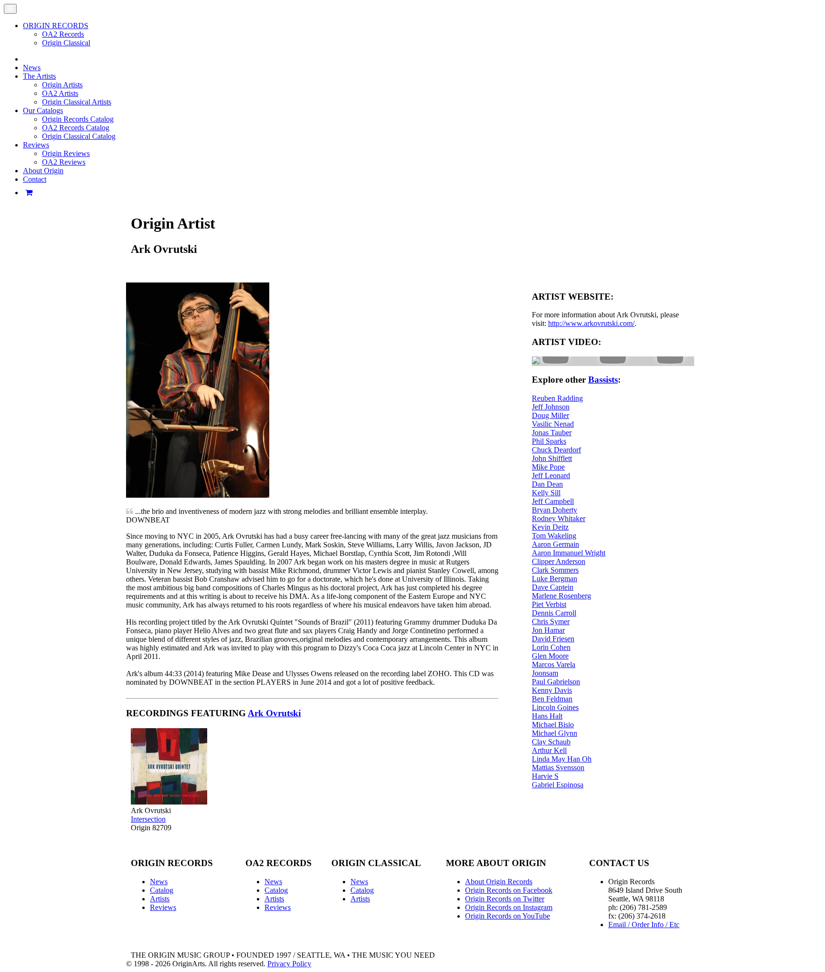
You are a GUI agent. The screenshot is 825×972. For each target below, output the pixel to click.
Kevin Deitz (550, 527)
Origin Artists (62, 85)
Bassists (603, 380)
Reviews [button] (36, 145)
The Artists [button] (39, 76)
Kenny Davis (552, 690)
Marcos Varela (553, 664)
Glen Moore (550, 656)
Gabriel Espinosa (557, 785)
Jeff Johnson (551, 407)
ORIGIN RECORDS (55, 25)
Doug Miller (550, 415)
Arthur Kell (549, 750)
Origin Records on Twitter (504, 899)
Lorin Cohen (551, 647)
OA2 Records (63, 34)
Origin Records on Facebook (508, 890)
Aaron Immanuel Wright (568, 553)
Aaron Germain (555, 544)
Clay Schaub (551, 742)
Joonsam (545, 673)
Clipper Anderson (558, 561)
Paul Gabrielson (556, 682)
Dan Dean (547, 484)
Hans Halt (547, 716)
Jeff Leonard (551, 475)
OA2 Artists (60, 93)
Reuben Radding (557, 398)
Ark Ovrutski (274, 713)
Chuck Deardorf (556, 450)
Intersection (148, 819)
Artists (159, 899)
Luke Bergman (554, 579)
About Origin (43, 171)
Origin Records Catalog (78, 119)
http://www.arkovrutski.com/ (591, 323)
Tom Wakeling (554, 536)
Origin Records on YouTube (507, 916)
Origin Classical (66, 43)
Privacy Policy (289, 964)
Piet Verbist (549, 604)
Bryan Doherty (554, 510)
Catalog (161, 890)
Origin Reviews (66, 153)
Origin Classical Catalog (79, 136)
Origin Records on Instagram (508, 907)
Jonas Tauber (551, 433)
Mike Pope (548, 467)
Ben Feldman (552, 699)
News (32, 67)
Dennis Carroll (554, 613)
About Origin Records (498, 882)
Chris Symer (551, 621)
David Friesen (553, 639)
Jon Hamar (548, 630)
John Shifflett (552, 458)
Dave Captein (552, 587)
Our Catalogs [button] (43, 110)
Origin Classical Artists (76, 102)
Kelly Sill (546, 493)
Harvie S (545, 776)
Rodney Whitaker (558, 518)
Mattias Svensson (558, 767)
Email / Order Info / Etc (643, 924)
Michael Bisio (553, 725)
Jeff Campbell (553, 501)
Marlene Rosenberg (561, 596)
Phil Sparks (549, 441)
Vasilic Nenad (553, 424)
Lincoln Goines (555, 707)
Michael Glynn (554, 733)
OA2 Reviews (63, 162)
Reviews (163, 907)
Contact (34, 179)
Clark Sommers (555, 570)
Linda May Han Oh (562, 759)
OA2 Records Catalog (75, 128)
